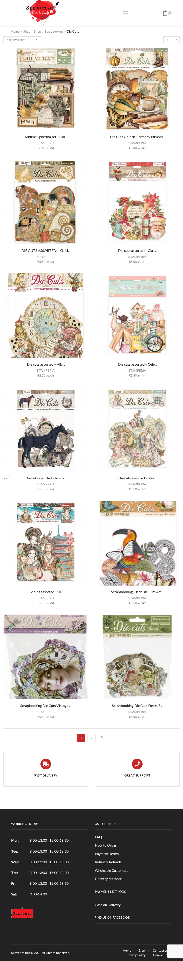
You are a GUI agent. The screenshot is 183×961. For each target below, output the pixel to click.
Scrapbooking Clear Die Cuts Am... (137, 592)
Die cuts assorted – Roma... (45, 478)
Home (15, 31)
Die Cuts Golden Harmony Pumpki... (137, 137)
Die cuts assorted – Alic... (46, 364)
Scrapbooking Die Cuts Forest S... (137, 705)
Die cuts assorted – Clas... (137, 250)
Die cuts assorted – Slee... (137, 478)
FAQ (98, 837)
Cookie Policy (162, 955)
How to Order (105, 845)
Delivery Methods (108, 878)
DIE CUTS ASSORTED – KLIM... (45, 250)
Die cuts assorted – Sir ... (46, 592)
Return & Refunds (108, 862)
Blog (142, 950)
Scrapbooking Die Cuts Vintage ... (45, 705)
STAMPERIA (46, 143)
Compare (46, 90)
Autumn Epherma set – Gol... (46, 137)
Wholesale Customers (111, 870)
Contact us (160, 950)
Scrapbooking (54, 31)
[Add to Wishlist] (37, 90)
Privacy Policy (136, 955)
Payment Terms (107, 853)
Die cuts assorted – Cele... (137, 364)
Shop (26, 31)
